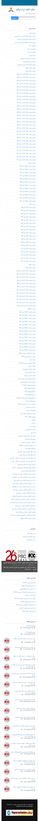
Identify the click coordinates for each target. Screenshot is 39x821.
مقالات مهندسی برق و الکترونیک (27, 363)
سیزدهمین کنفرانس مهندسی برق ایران (25, 505)
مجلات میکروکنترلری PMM (28, 356)
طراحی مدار (33, 426)
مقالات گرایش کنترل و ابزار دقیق (27, 379)
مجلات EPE (33, 204)
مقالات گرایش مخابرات (30, 375)
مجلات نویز (33, 360)
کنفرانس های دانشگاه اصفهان (28, 518)
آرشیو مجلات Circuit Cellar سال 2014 (26, 156)
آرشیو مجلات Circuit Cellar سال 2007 (26, 134)
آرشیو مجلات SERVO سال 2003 (27, 312)
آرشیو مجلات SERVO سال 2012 (27, 340)
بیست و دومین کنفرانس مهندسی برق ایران (24, 474)
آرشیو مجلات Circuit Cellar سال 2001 (26, 115)
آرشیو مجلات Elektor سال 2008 (28, 179)
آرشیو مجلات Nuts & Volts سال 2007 (26, 280)
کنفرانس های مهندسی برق (29, 471)
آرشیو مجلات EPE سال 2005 (28, 229)
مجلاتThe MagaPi (30, 632)
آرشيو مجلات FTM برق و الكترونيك (26, 65)
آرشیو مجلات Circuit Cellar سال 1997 (26, 103)
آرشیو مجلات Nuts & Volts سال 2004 (26, 271)
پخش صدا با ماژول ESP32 (29, 611)
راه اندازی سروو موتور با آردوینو (27, 608)
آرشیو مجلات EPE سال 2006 (28, 233)
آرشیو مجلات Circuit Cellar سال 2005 (26, 128)
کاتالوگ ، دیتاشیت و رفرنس (28, 442)
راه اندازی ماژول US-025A (29, 583)
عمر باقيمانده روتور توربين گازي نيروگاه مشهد (23, 752)
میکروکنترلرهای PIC (30, 394)
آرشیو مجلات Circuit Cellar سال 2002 (26, 118)
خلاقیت (34, 420)
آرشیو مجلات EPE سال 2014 (28, 258)
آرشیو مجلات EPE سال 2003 (28, 223)
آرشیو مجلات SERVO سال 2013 (27, 344)
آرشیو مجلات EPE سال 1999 (28, 210)
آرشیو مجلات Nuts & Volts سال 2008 (26, 283)
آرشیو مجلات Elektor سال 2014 (28, 198)
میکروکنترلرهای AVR (30, 391)
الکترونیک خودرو (31, 410)
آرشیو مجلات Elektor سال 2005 (28, 169)
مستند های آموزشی (30, 429)
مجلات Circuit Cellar (30, 71)
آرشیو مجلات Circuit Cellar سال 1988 (26, 74)
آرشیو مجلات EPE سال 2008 (28, 239)
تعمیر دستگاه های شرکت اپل (28, 414)
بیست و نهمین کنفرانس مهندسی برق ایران (24, 483)
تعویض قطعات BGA (30, 417)
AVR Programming (30, 626)
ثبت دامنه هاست (31, 540)
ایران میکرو (30, 565)
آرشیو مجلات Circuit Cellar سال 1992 (26, 87)
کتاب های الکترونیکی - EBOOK (27, 445)
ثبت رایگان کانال (31, 533)
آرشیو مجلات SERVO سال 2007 (27, 325)
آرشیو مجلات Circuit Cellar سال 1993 (26, 90)
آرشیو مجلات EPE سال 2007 (28, 236)
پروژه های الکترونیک (30, 439)
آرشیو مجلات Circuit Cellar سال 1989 (26, 77)
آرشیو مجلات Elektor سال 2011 (28, 188)
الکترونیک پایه (32, 52)
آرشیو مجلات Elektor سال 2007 (28, 176)
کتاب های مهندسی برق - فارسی (27, 455)
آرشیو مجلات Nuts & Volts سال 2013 (26, 299)
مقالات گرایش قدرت (30, 372)
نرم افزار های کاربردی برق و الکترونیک (26, 398)
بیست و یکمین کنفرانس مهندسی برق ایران (24, 490)
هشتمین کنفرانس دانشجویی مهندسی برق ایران (23, 515)
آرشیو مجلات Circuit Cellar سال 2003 (26, 122)
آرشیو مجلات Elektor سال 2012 (28, 191)
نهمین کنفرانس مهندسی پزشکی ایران (26, 512)
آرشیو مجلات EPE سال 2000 (28, 214)
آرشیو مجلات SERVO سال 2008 (27, 328)
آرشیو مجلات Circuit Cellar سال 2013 (26, 153)
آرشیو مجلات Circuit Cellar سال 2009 (26, 141)
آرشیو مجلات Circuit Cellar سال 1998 (26, 106)
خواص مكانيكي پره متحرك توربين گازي (25, 769)
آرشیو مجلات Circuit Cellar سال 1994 (26, 93)
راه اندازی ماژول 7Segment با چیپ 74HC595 (24, 592)
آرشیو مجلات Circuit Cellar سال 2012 (26, 150)
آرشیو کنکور (32, 33)
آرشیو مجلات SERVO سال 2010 (27, 334)
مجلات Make (32, 264)
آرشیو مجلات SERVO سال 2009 (27, 331)
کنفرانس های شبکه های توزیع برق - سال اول (24, 467)
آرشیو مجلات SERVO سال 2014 (27, 347)
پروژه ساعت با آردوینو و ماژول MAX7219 (25, 598)
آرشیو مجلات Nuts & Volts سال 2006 (26, 277)
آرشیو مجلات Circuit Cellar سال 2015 (26, 160)
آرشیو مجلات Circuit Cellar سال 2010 (26, 144)
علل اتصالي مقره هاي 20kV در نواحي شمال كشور (20, 563)
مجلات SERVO (32, 309)
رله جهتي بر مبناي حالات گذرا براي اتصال (25, 647)
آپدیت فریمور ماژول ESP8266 (28, 602)
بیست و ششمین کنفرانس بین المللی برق (25, 480)
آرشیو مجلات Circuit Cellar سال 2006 (26, 131)
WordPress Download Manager (24, 806)
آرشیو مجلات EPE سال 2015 (28, 261)
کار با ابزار (33, 433)
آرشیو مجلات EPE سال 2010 (28, 245)
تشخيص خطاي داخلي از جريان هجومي (25, 717)
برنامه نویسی (32, 55)
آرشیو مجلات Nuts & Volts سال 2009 (26, 287)
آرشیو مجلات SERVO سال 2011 (27, 337)
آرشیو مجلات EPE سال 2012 (28, 252)
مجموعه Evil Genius (30, 448)
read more (28, 569)
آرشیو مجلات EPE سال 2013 (28, 255)
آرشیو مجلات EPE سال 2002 (28, 220)
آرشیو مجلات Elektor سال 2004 (28, 166)
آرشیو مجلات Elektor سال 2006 (28, 172)
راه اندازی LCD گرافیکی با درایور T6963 (26, 605)
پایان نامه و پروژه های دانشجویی (27, 436)
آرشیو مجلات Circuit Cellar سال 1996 (26, 99)
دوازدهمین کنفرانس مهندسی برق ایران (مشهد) (23, 499)
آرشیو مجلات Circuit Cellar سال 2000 (26, 112)
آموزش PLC (32, 46)
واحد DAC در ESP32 (30, 595)
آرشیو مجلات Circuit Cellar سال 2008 (26, 137)
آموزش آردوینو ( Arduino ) (29, 385)
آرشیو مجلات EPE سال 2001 (28, 217)
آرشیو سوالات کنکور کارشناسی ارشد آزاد (25, 42)
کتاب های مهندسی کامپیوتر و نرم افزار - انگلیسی (23, 458)
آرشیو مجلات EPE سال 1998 (28, 207)
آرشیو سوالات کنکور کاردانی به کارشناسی (25, 36)
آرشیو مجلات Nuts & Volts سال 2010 (26, 290)
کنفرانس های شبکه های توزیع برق (27, 464)
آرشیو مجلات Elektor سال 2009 (28, 182)
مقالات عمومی (32, 366)
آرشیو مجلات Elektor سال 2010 (28, 185)
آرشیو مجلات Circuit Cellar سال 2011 (26, 147)
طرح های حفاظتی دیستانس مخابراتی (25, 708)
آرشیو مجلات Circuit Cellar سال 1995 (26, 96)
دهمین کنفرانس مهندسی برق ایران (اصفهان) (24, 496)
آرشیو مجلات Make (31, 68)
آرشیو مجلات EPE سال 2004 (28, 226)
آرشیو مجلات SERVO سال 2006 (27, 321)
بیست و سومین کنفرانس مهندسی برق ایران (24, 477)
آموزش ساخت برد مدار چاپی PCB (27, 404)
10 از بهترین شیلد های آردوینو (28, 589)
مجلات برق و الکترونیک (29, 62)
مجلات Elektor (32, 163)
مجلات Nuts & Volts (30, 268)
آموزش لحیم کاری (31, 407)
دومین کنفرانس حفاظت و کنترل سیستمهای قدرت (23, 502)
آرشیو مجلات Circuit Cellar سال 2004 (26, 125)
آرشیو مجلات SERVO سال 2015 (27, 350)
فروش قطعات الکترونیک (29, 537)
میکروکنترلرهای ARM (30, 388)
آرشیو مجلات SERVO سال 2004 (27, 315)
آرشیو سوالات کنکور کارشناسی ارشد (26, 39)
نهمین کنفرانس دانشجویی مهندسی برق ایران (24, 509)
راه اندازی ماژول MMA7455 (29, 586)
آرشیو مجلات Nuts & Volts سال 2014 (26, 302)
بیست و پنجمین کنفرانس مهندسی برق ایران (24, 486)
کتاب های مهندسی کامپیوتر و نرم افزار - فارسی (23, 461)
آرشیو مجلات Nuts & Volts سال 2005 (26, 274)
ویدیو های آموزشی (31, 401)
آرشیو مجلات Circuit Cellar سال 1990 (26, 80)
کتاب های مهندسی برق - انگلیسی (27, 452)
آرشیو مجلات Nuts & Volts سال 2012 (26, 296)
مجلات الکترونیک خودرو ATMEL (27, 353)
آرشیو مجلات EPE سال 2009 (28, 242)
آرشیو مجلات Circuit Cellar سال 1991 (26, 84)
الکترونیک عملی (31, 49)
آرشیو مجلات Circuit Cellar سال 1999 (26, 109)
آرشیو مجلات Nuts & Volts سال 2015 (26, 306)
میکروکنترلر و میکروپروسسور (28, 382)
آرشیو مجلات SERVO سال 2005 (27, 318)
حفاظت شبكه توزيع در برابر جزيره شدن (25, 700)
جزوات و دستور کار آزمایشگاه (28, 58)
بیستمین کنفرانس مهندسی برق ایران (26, 493)
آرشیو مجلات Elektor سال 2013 (28, 195)
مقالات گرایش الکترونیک (29, 369)
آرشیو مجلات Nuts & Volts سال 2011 (26, 293)
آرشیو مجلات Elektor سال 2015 (28, 201)
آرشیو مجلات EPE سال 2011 (28, 248)
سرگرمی (33, 423)
